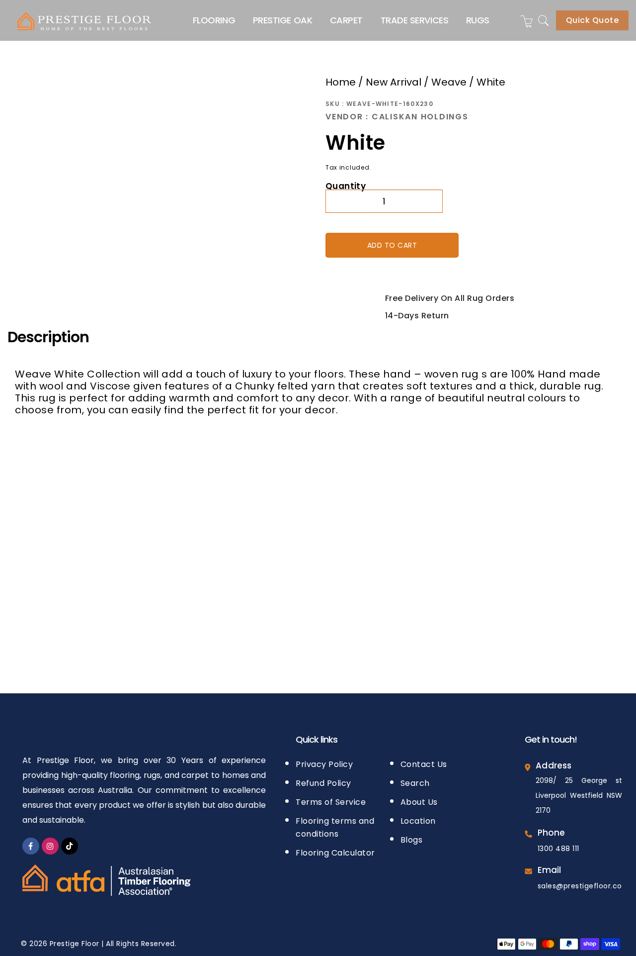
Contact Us (423, 761)
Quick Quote (592, 20)
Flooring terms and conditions (335, 824)
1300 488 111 (558, 846)
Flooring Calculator (335, 850)
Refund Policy (323, 780)
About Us (419, 799)
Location (418, 818)
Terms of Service (331, 799)
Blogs (411, 837)
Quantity (345, 185)
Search (415, 780)
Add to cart (392, 244)
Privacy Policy (324, 761)
